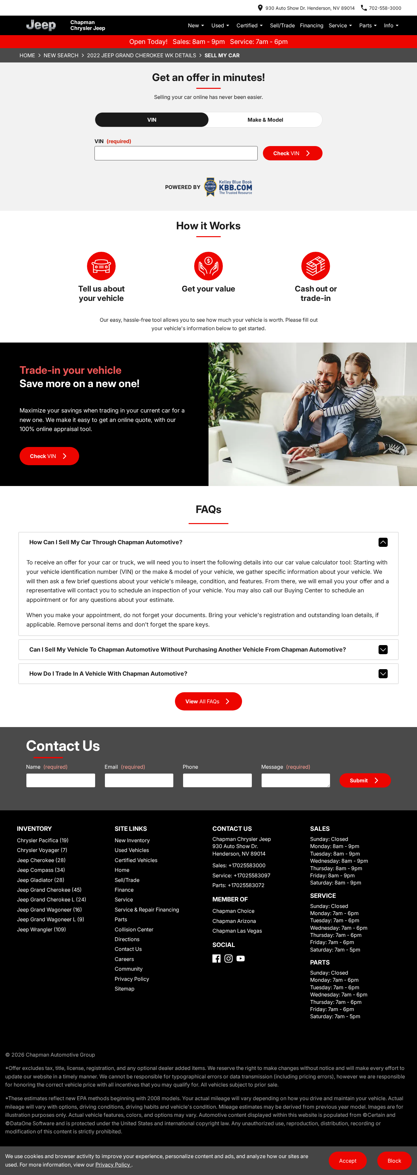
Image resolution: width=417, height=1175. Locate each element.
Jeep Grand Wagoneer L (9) (50, 919)
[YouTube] (240, 958)
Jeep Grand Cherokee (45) (49, 889)
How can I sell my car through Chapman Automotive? (105, 542)
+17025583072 (246, 885)
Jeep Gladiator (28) (41, 880)
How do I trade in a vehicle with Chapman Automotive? (108, 673)
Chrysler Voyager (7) (42, 850)
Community (129, 969)
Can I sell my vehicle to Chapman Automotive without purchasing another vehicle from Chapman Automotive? (187, 649)
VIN (151, 119)
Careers (124, 959)
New (193, 25)
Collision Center (134, 929)
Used (217, 25)
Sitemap (125, 988)
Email (125, 766)
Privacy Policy (132, 979)
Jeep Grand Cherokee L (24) (51, 899)
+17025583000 (247, 865)
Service (338, 25)
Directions (127, 939)
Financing (312, 25)
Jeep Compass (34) (41, 870)
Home (27, 55)
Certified (247, 25)
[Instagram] (228, 958)
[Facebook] (216, 958)
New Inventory (132, 840)
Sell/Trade (282, 25)
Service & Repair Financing (147, 909)
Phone (190, 766)
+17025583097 (252, 875)
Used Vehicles (132, 850)
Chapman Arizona (234, 921)
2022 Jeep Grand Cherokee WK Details (141, 55)
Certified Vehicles (136, 860)
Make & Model (265, 119)
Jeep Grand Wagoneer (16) (49, 909)
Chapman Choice (233, 911)
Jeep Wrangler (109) (41, 929)
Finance (124, 889)
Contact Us (128, 949)
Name (47, 766)
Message (285, 766)
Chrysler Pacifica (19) (43, 840)
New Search (61, 55)
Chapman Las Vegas (237, 930)
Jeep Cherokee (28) (41, 860)
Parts (365, 25)
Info (389, 25)
